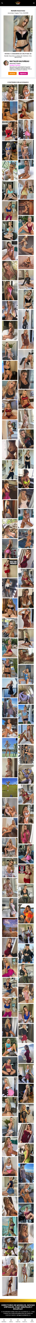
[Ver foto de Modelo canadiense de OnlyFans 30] (26, 299)
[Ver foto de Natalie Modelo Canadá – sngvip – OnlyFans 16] (26, 933)
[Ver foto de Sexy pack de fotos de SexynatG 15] (26, 1093)
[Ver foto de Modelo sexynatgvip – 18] (26, 598)
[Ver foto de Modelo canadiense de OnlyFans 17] (9, 170)
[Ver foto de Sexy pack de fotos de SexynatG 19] (26, 1133)
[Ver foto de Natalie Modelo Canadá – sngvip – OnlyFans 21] (9, 987)
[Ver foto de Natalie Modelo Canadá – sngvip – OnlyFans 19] (9, 967)
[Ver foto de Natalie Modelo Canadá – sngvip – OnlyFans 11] (9, 887)
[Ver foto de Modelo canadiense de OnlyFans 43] (9, 429)
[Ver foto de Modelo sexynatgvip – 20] (26, 618)
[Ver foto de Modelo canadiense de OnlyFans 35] (9, 350)
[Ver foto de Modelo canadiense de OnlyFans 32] (26, 319)
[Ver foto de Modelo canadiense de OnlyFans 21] (9, 210)
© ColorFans (5, 1311)
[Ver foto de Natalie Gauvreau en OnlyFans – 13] (26, 694)
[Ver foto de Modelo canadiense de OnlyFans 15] (9, 150)
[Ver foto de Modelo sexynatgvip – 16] (26, 578)
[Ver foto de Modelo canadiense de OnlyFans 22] (26, 225)
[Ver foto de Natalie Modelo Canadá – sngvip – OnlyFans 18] (26, 953)
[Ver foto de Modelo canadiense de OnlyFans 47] (9, 469)
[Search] (2, 3)
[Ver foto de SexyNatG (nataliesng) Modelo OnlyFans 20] (26, 1273)
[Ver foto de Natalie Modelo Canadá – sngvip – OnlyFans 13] (9, 907)
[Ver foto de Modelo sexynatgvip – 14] (26, 558)
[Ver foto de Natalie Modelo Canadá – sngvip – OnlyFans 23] (9, 1007)
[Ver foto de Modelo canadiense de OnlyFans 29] (9, 290)
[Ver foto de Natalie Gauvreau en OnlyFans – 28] (9, 847)
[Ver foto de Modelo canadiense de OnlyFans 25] (9, 250)
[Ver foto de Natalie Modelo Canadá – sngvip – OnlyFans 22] (26, 993)
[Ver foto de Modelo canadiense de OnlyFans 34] (26, 339)
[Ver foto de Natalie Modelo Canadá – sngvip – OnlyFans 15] (9, 927)
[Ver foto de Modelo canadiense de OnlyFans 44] (26, 439)
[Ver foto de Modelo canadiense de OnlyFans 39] (9, 390)
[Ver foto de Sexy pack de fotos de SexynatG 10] (9, 1047)
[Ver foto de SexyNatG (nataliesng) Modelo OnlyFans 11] (9, 1186)
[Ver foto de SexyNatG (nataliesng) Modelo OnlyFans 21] (9, 1286)
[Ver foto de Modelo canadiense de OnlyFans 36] (26, 359)
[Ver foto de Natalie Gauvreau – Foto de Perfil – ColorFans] (9, 92)
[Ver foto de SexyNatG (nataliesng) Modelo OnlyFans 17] (9, 1246)
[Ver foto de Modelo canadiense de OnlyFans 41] (9, 409)
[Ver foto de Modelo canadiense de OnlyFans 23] (9, 230)
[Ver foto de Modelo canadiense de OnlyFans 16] (26, 169)
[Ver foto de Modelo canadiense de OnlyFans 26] (26, 262)
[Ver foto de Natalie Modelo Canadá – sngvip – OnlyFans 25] (9, 1027)
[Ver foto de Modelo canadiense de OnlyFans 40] (26, 399)
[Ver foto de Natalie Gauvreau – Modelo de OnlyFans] (26, 91)
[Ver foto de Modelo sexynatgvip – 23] (9, 647)
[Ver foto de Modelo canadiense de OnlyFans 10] (26, 109)
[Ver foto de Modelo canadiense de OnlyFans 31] (9, 310)
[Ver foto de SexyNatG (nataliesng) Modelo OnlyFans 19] (9, 1266)
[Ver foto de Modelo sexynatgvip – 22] (26, 638)
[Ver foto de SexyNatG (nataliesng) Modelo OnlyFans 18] (26, 1253)
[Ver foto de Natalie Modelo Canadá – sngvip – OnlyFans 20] (26, 973)
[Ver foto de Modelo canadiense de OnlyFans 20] (26, 207)
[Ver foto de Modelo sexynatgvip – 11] (9, 528)
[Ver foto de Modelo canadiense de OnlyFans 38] (26, 379)
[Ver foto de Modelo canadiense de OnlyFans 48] (26, 478)
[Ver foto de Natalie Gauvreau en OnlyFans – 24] (9, 807)
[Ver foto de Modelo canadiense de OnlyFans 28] (26, 279)
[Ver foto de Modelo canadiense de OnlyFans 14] (26, 149)
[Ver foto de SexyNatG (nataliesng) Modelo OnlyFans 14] (26, 1213)
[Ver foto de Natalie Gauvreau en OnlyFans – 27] (26, 834)
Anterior (12, 73)
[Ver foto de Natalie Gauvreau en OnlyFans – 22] (9, 787)
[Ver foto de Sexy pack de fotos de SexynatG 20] (9, 1146)
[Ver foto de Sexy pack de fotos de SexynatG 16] (9, 1106)
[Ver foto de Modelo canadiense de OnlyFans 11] (9, 111)
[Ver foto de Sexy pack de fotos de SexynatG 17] (26, 1113)
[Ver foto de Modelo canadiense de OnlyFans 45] (9, 449)
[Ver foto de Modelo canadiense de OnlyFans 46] (26, 459)
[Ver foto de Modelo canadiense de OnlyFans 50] (26, 498)
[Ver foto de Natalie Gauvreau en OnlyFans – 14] (9, 707)
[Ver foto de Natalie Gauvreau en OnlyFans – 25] (26, 814)
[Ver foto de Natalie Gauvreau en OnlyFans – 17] (26, 734)
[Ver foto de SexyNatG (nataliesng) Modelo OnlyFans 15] (9, 1226)
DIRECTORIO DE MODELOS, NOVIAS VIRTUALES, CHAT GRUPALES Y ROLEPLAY (18, 1307)
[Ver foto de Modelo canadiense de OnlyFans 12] (26, 129)
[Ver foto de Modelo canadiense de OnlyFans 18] (26, 189)
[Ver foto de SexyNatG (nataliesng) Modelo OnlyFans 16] (26, 1233)
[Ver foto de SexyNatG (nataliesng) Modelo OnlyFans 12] (26, 1193)
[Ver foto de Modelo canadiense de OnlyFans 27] (9, 270)
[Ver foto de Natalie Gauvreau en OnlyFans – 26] (9, 827)
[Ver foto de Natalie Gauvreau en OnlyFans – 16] (9, 727)
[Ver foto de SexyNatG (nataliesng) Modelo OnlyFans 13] (9, 1206)
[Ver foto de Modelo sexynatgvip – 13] (9, 548)
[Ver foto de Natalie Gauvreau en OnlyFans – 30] (9, 867)
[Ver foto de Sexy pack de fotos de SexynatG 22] (9, 1166)
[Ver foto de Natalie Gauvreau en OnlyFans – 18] (9, 747)
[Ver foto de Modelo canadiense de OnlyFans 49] (9, 489)
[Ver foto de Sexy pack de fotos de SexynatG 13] (26, 1073)
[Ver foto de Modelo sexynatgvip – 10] (26, 518)
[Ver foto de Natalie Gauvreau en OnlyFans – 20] (9, 767)
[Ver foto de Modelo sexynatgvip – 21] (9, 628)
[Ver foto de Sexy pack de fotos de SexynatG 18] (9, 1126)
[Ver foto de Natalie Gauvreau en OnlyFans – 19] (26, 754)
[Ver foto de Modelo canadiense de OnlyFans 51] (9, 509)
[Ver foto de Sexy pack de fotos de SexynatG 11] (26, 1053)
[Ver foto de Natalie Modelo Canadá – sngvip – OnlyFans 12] (26, 893)
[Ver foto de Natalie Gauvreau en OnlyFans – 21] (26, 774)
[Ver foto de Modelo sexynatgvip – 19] (9, 608)
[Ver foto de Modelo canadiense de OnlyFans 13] (9, 131)
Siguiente (23, 73)
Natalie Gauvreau (18, 11)
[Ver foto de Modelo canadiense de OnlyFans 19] (9, 190)
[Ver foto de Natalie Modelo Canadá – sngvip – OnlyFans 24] (26, 1013)
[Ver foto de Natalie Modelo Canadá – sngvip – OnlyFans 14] (26, 913)
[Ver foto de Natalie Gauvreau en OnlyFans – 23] (26, 794)
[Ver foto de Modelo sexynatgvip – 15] (9, 568)
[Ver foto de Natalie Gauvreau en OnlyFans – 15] (26, 714)
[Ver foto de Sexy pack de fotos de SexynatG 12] (9, 1066)
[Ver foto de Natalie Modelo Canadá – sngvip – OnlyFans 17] (9, 947)
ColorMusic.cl (25, 1311)
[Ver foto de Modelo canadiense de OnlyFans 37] (9, 370)
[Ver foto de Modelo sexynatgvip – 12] (26, 538)
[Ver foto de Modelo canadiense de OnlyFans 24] (26, 245)
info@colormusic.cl (24, 1315)
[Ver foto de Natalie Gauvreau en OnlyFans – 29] (26, 854)
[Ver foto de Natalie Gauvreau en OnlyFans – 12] (9, 687)
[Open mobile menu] (34, 3)
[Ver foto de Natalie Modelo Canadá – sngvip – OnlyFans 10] (26, 873)
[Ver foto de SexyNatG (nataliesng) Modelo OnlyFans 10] (26, 1173)
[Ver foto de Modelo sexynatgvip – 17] (9, 588)
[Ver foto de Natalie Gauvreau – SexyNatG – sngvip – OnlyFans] (26, 656)
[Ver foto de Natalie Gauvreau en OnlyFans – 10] (9, 667)
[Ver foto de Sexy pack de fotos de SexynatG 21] (26, 1153)
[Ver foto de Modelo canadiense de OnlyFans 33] (9, 330)
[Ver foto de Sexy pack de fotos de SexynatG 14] (9, 1086)
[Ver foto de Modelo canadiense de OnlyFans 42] (26, 419)
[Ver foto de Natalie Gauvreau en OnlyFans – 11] (26, 674)
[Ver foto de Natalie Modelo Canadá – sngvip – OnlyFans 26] (26, 1033)
